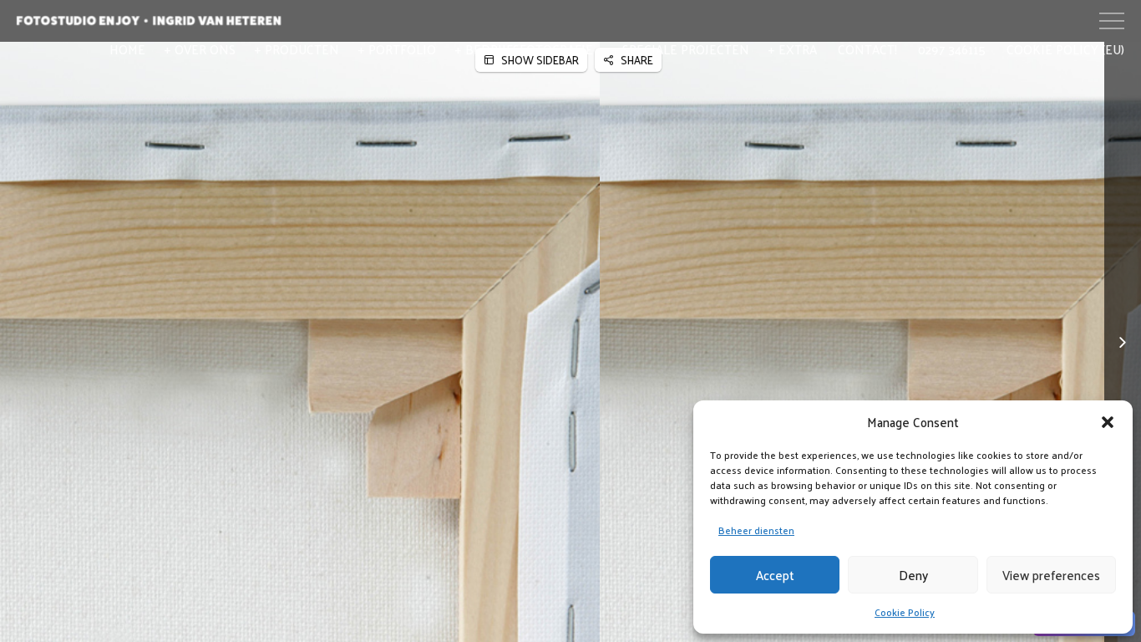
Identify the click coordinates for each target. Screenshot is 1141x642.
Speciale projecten (685, 49)
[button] (1107, 422)
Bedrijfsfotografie (529, 49)
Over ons (205, 49)
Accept (775, 574)
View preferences (1051, 574)
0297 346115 (952, 49)
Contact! (867, 49)
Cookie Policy (905, 612)
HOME (127, 49)
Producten (302, 49)
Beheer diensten (756, 530)
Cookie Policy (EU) (1065, 49)
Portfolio (402, 49)
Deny (913, 574)
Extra (797, 49)
